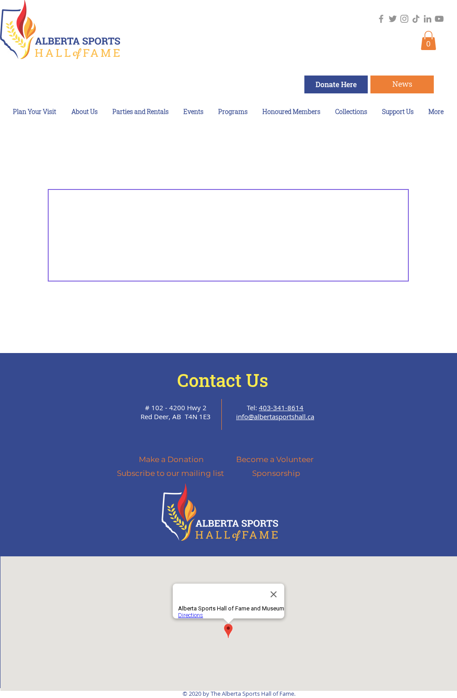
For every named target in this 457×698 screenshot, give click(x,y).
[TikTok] (416, 18)
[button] (428, 40)
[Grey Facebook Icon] (381, 18)
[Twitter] (392, 18)
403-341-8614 (281, 407)
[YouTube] (439, 18)
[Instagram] (404, 18)
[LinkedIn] (427, 18)
